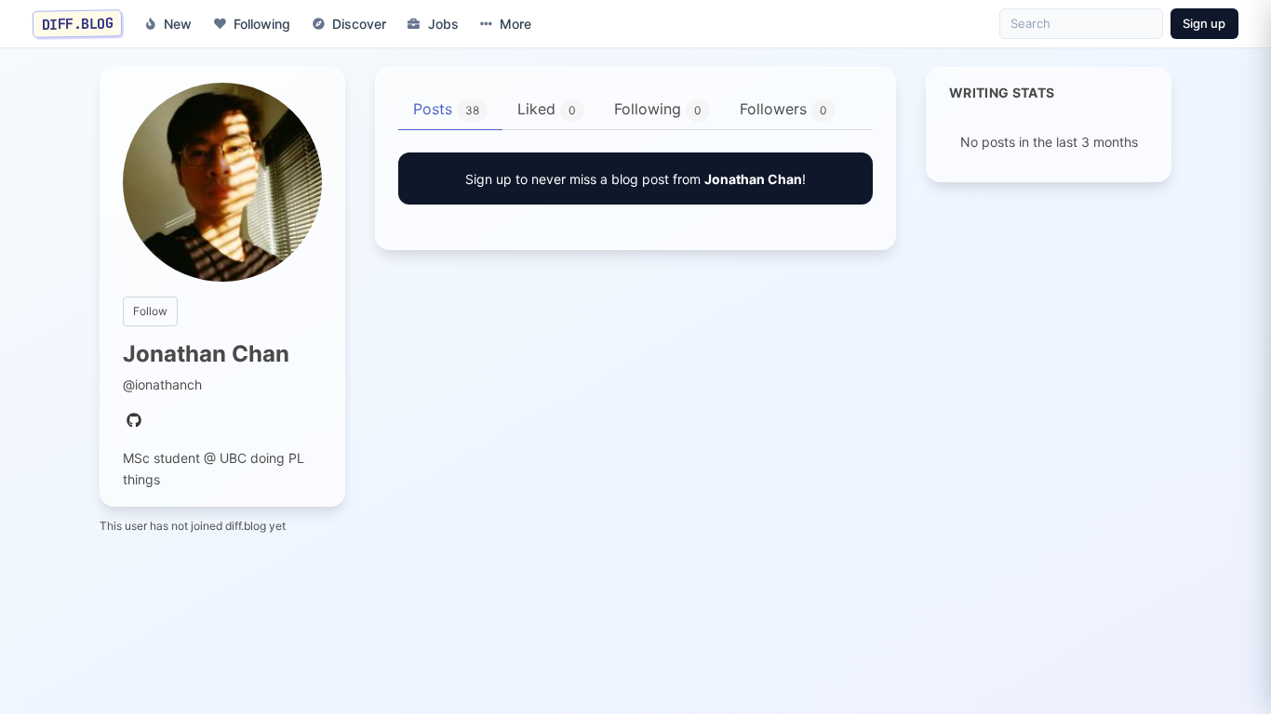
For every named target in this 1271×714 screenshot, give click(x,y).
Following (262, 24)
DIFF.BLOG (78, 23)
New (178, 24)
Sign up (1204, 23)
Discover (359, 24)
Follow (150, 311)
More (515, 24)
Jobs (443, 24)
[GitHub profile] (134, 421)
